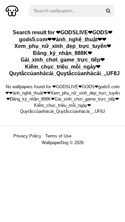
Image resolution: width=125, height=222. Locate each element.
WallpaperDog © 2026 (63, 142)
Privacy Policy (27, 135)
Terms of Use (58, 135)
